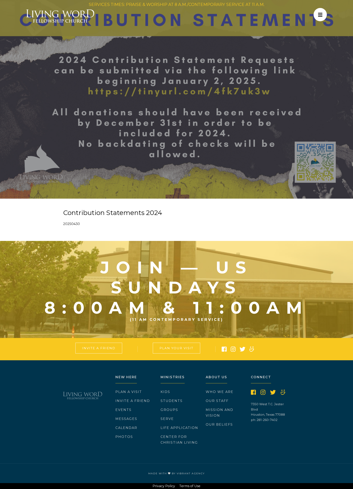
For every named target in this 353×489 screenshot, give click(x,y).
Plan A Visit (128, 392)
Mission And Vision (219, 412)
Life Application (179, 428)
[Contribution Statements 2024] (176, 99)
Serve (167, 419)
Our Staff (217, 401)
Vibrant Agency (191, 473)
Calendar (126, 428)
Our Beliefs (219, 424)
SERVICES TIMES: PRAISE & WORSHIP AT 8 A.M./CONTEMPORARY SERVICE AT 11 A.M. (176, 4)
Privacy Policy (164, 486)
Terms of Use (189, 486)
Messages (126, 419)
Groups (169, 410)
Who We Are (219, 392)
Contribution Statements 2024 (112, 213)
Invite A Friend (98, 348)
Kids (165, 392)
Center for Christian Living (179, 439)
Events (123, 410)
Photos (124, 437)
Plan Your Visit (176, 348)
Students (172, 401)
